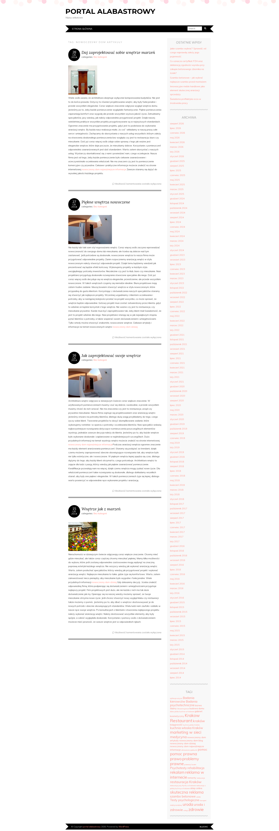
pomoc (202, 749)
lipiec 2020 (175, 405)
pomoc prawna (183, 753)
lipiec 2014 (175, 677)
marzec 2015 (176, 640)
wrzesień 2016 (177, 560)
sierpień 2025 (177, 165)
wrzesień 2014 (177, 668)
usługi (185, 810)
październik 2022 (178, 292)
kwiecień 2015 (177, 635)
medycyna (178, 737)
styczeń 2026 (177, 156)
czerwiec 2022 (177, 311)
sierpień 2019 (177, 433)
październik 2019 (178, 428)
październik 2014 (178, 663)
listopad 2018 (177, 461)
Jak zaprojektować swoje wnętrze (111, 355)
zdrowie (196, 809)
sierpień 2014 (177, 673)
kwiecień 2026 (177, 142)
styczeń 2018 (177, 499)
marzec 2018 (176, 489)
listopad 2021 (177, 339)
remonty (192, 777)
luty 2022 (174, 330)
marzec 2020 (176, 414)
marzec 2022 (176, 325)
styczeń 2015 (177, 649)
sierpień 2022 (177, 302)
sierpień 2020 (177, 400)
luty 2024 (174, 245)
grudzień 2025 (177, 161)
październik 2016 (178, 555)
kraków (199, 721)
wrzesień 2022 (177, 297)
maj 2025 (175, 179)
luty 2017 (174, 541)
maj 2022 (175, 316)
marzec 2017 (176, 536)
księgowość (176, 724)
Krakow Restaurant (185, 718)
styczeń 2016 (177, 597)
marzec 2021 (176, 372)
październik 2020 (178, 391)
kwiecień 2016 (177, 583)
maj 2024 (175, 231)
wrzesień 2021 (177, 349)
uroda (188, 804)
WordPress (124, 826)
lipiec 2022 (175, 306)
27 (74, 202)
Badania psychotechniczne (183, 703)
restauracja (201, 778)
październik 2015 (178, 611)
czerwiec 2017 (177, 527)
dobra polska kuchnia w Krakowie (182, 712)
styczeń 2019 (177, 452)
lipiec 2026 (175, 128)
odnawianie (185, 750)
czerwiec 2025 (177, 175)
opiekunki (193, 750)
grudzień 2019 (177, 424)
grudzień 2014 (177, 654)
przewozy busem (190, 765)
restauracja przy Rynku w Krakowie (183, 786)
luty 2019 (174, 447)
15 (74, 509)
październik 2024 (178, 208)
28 (74, 52)
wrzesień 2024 (177, 212)
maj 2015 (175, 630)
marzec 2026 (176, 147)
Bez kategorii (100, 57)
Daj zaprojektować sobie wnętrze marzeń (118, 52)
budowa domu (196, 708)
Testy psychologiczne (184, 800)
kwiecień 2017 (177, 532)
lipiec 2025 (175, 170)
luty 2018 (174, 494)
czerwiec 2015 (177, 626)
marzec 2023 (176, 278)
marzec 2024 (176, 241)
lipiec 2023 (175, 264)
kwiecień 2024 (177, 236)
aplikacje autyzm (176, 698)
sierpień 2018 (177, 466)
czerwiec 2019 (177, 438)
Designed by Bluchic (204, 827)
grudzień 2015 (177, 602)
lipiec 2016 (175, 569)
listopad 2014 (177, 658)
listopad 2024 (177, 203)
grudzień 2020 (177, 386)
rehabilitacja (195, 768)
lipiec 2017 (175, 522)
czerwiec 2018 (177, 475)
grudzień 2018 (177, 456)
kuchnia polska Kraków (191, 725)
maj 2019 (175, 442)
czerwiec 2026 (177, 132)
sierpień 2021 (177, 353)
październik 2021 (178, 344)
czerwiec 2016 (177, 574)
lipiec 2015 (175, 621)
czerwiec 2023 (177, 269)
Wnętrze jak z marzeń (101, 508)
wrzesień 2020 (177, 395)
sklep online (196, 788)
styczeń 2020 (177, 419)
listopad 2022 (177, 287)
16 (74, 355)
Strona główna (82, 28)
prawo (176, 758)
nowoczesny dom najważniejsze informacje (104, 169)
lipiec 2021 (175, 358)
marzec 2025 (176, 189)
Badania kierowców (182, 699)
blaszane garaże (183, 709)
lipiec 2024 (175, 222)
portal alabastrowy (110, 11)
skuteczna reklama (187, 792)
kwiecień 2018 (177, 485)
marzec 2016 (176, 588)
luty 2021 (174, 377)
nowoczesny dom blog (191, 740)
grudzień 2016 (177, 546)
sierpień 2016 (177, 564)
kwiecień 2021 (177, 367)
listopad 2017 (177, 503)
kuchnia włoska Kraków (186, 728)
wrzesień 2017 (177, 513)
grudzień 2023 (177, 255)
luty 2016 (174, 593)
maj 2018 (175, 480)
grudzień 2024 (177, 198)
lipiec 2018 (175, 471)
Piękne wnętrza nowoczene (106, 201)
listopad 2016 (177, 550)
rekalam (177, 772)
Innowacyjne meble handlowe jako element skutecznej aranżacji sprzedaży (187, 90)
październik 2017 (178, 508)
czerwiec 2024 (177, 226)
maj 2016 (175, 579)
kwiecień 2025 (177, 184)
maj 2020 (175, 410)
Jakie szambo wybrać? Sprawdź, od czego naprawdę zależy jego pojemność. (188, 52)
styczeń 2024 (177, 250)
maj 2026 (175, 137)
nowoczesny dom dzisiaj (125, 326)
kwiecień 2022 (177, 320)
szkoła (198, 797)
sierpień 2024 (177, 217)
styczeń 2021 (177, 381)
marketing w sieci (185, 732)
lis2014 (74, 56)
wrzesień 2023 (177, 259)
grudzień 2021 (177, 334)
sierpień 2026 (177, 123)
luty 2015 (174, 644)
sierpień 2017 (177, 518)
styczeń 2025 (177, 194)
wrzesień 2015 (177, 616)
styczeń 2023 (177, 283)
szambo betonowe (183, 796)
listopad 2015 (177, 607)
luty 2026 (174, 151)
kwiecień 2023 (177, 273)
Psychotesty (178, 768)
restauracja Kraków (186, 782)
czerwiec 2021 (177, 363)
